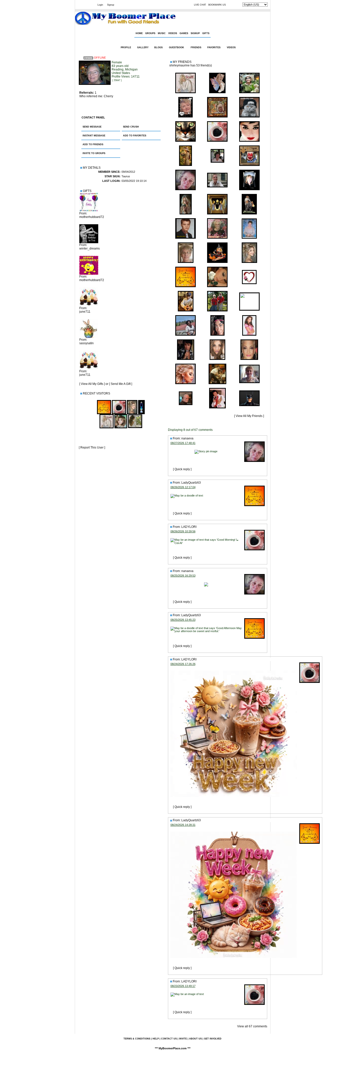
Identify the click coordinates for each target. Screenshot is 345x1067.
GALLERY (143, 47)
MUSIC (162, 33)
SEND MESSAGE (92, 127)
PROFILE (126, 47)
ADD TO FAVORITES (134, 135)
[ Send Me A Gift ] (120, 384)
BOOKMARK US (217, 5)
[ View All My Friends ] (249, 416)
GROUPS (150, 33)
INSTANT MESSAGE (94, 135)
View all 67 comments (252, 1026)
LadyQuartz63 (191, 482)
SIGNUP (195, 33)
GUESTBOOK (176, 47)
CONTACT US (169, 1038)
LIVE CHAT (200, 5)
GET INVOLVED (212, 1038)
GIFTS (205, 33)
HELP (156, 1038)
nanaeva (187, 438)
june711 (84, 311)
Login (100, 5)
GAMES (184, 33)
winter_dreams (89, 248)
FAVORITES (213, 47)
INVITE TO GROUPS (94, 153)
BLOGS (158, 47)
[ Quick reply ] (182, 469)
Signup (110, 5)
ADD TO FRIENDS (93, 144)
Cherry (108, 96)
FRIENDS (196, 47)
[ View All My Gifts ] (92, 384)
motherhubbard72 (91, 217)
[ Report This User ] (92, 447)
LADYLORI (188, 527)
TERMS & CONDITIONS (137, 1038)
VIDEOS (172, 33)
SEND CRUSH (131, 127)
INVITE (183, 1038)
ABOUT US (195, 1038)
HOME (139, 33)
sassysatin (86, 343)
